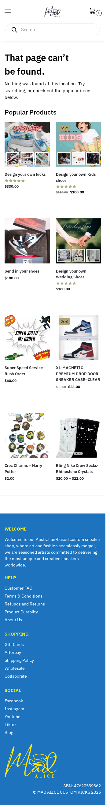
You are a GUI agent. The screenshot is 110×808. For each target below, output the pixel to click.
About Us (13, 620)
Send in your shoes (22, 271)
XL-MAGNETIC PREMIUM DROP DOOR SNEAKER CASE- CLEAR (78, 373)
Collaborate (16, 676)
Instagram (14, 708)
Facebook (14, 701)
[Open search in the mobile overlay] (53, 30)
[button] (94, 11)
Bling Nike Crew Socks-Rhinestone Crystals (77, 468)
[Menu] (14, 11)
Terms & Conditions (23, 596)
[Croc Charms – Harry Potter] (27, 435)
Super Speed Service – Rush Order (25, 370)
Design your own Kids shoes (76, 177)
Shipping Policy (19, 660)
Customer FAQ (18, 588)
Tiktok (10, 724)
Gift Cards (14, 644)
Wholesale (15, 668)
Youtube (12, 716)
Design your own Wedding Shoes (71, 274)
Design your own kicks (25, 174)
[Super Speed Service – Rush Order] (27, 337)
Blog (9, 732)
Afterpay (13, 652)
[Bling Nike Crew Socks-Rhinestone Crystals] (78, 435)
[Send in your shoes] (27, 240)
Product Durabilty (21, 612)
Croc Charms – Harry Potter (23, 468)
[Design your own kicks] (27, 144)
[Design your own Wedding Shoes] (78, 240)
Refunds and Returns (25, 604)
